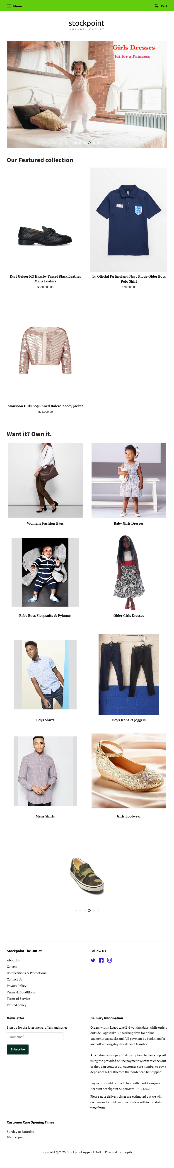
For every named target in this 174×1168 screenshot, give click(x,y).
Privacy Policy (16, 985)
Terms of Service (18, 998)
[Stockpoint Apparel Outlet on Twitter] (92, 961)
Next (157, 95)
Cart (163, 6)
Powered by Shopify (119, 1152)
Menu (17, 6)
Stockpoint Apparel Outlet (85, 1152)
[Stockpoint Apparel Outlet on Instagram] (109, 961)
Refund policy (16, 1005)
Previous (16, 95)
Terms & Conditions (21, 992)
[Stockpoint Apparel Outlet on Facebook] (101, 961)
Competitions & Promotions (26, 972)
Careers (12, 966)
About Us (13, 960)
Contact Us (14, 979)
